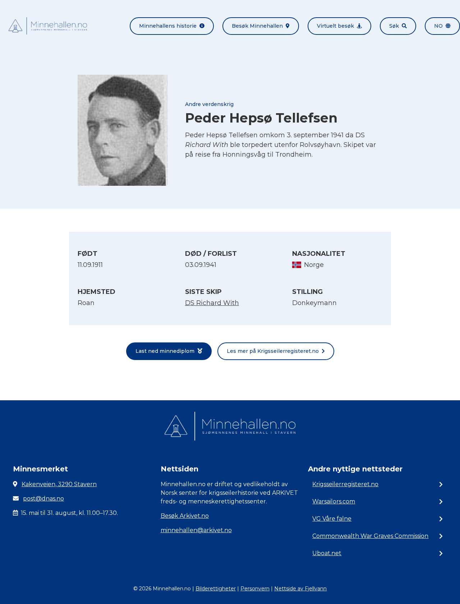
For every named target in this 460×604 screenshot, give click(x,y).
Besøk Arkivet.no (185, 515)
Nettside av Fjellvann (300, 588)
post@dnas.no (43, 498)
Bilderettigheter (216, 588)
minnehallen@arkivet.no (196, 530)
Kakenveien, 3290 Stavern (59, 484)
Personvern (255, 588)
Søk (394, 26)
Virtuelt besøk (335, 26)
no (438, 26)
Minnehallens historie (168, 26)
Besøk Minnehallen (257, 26)
